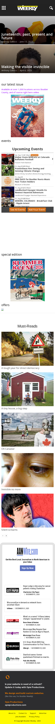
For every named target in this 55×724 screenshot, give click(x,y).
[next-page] (6, 535)
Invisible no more (11, 489)
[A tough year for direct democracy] (27, 349)
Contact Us (23, 713)
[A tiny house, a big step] (27, 389)
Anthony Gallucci (9, 41)
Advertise (42, 713)
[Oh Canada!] (27, 430)
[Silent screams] (27, 511)
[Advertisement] (27, 233)
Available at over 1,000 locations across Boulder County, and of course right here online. (24, 91)
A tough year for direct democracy (20, 368)
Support (33, 713)
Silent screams (9, 529)
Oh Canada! (7, 448)
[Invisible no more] (27, 470)
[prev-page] (2, 535)
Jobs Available (21, 716)
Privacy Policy (34, 716)
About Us (12, 713)
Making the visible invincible (25, 66)
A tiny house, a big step (14, 408)
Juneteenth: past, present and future (27, 36)
